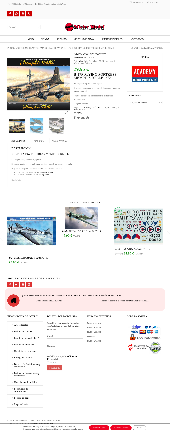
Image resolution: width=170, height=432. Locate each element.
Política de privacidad (24, 344)
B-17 (100, 107)
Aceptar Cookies (99, 428)
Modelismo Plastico (27, 48)
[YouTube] (22, 13)
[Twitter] (16, 284)
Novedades (137, 39)
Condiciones (59, 140)
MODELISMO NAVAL (84, 39)
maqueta (106, 107)
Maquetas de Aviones (53, 48)
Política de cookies (23, 331)
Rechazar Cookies (121, 428)
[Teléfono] (29, 13)
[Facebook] (10, 13)
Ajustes (139, 428)
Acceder (154, 2)
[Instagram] (16, 13)
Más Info (39, 140)
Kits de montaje (109, 61)
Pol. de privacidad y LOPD (27, 338)
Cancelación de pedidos (25, 382)
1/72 (80, 107)
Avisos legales (21, 324)
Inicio (30, 39)
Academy (87, 107)
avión (94, 107)
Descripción (18, 140)
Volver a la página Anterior (147, 48)
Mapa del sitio (21, 404)
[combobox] (145, 102)
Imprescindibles (112, 39)
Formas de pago (21, 397)
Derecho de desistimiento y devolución (27, 365)
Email (50, 336)
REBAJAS (61, 39)
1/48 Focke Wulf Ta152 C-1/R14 (81, 230)
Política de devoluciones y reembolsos (26, 374)
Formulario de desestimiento (21, 389)
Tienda (45, 39)
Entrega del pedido (23, 357)
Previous (10, 82)
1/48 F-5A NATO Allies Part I (132, 248)
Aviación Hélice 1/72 (92, 61)
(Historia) (49, 172)
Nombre (51, 346)
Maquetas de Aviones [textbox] (144, 102)
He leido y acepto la (62, 357)
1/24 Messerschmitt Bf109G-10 (28, 257)
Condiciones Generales (25, 351)
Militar (82, 109)
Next (67, 82)
